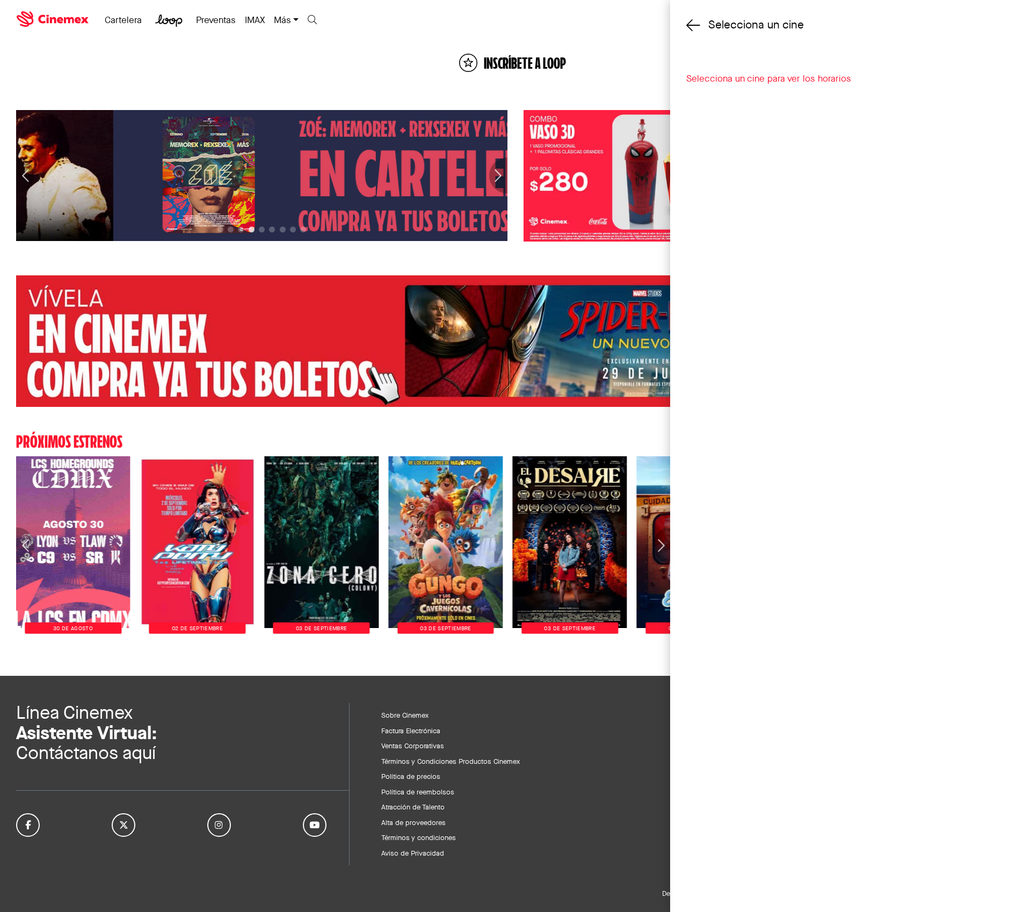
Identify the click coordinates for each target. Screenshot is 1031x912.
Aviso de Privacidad (412, 853)
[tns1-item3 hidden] (252, 229)
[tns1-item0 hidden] (220, 229)
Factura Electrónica (410, 730)
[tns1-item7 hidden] (293, 229)
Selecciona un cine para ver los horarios (768, 78)
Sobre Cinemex (405, 715)
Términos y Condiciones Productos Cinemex (450, 761)
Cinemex (53, 19)
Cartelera (123, 20)
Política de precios (410, 776)
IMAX (255, 20)
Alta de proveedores (413, 822)
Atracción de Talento (413, 807)
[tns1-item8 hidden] (303, 229)
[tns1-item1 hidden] (231, 229)
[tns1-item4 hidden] (262, 229)
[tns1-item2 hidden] (241, 229)
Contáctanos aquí (86, 753)
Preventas (216, 20)
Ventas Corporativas (412, 745)
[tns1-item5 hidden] (272, 229)
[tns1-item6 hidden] (283, 229)
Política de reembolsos (417, 792)
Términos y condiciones (418, 837)
